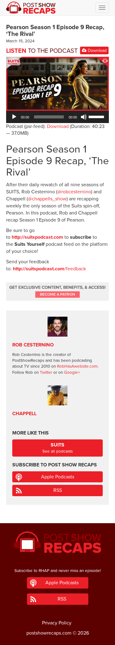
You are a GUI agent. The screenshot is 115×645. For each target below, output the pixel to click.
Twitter (46, 372)
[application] (57, 117)
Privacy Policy (56, 623)
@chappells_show (47, 199)
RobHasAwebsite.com (77, 366)
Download (96, 50)
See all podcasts (57, 448)
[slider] (97, 116)
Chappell (24, 414)
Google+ (72, 372)
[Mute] (84, 117)
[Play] (14, 117)
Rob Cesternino (33, 345)
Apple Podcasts (57, 477)
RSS (57, 490)
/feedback (49, 269)
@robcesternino (74, 192)
